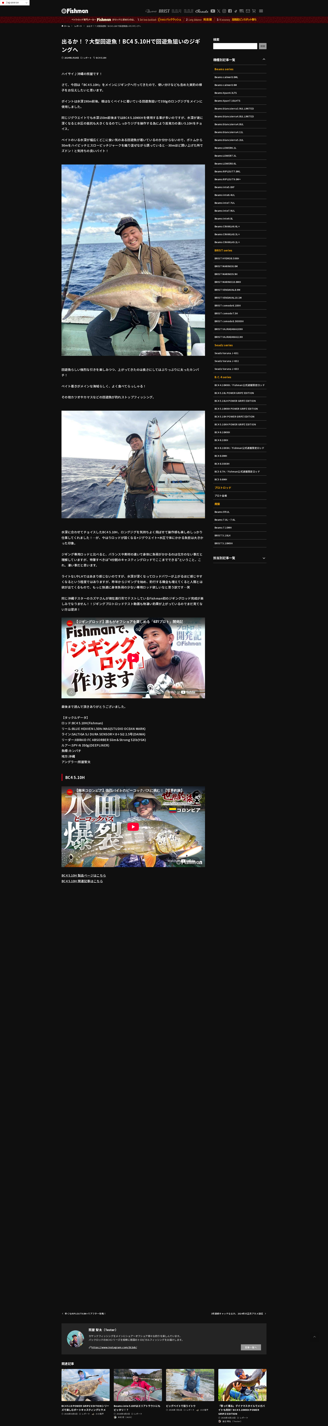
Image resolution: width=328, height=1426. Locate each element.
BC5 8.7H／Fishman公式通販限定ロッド (237, 471)
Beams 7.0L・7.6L (225, 519)
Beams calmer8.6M (226, 85)
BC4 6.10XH (221, 440)
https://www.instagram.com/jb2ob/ (114, 1347)
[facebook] (230, 11)
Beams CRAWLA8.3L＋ (227, 234)
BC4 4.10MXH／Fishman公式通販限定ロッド (240, 385)
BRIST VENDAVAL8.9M (227, 289)
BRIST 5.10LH (223, 535)
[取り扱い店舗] (242, 11)
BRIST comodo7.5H (226, 313)
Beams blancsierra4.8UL (229, 124)
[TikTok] (235, 11)
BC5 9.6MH (221, 479)
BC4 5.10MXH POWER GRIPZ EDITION (236, 408)
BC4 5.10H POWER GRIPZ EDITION (235, 416)
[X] (218, 11)
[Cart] (254, 11)
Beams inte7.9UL (225, 210)
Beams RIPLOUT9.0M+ (228, 179)
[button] (314, 1336)
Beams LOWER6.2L (225, 147)
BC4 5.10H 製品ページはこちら (84, 875)
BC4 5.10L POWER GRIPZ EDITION (234, 393)
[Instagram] (224, 11)
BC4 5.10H (101, 57)
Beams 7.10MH (223, 527)
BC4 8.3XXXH (222, 463)
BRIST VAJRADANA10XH (229, 329)
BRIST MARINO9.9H (226, 274)
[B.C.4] (182, 11)
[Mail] (248, 10)
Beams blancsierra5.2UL (229, 140)
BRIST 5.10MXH (224, 543)
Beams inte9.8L (224, 218)
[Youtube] (213, 11)
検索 (216, 39)
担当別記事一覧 (224, 558)
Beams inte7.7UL (225, 202)
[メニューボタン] (261, 10)
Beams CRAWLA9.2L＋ (227, 242)
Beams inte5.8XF (225, 187)
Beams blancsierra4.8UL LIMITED (234, 116)
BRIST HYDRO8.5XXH (227, 258)
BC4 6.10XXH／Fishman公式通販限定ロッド (239, 448)
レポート (87, 57)
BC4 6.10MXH (222, 432)
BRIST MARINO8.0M (226, 266)
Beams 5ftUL (222, 511)
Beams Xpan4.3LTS (226, 92)
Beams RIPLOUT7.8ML (227, 171)
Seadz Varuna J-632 (227, 361)
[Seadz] (202, 11)
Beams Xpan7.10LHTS (227, 100)
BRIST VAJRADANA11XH (229, 337)
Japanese (12, 2)
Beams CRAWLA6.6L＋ (227, 226)
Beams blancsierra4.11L (229, 132)
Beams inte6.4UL (225, 195)
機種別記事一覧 (224, 59)
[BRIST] (164, 11)
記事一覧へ (251, 1347)
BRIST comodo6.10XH (228, 305)
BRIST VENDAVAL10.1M (228, 297)
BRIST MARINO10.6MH (228, 282)
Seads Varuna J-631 (226, 353)
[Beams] (151, 11)
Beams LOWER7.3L (225, 155)
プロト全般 (221, 495)
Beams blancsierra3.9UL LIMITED (234, 108)
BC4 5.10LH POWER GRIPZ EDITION (235, 400)
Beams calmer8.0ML (226, 77)
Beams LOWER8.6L (225, 163)
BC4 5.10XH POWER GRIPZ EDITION (235, 424)
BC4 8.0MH (221, 455)
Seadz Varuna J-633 (227, 369)
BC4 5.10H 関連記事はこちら (82, 881)
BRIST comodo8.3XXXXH (229, 321)
